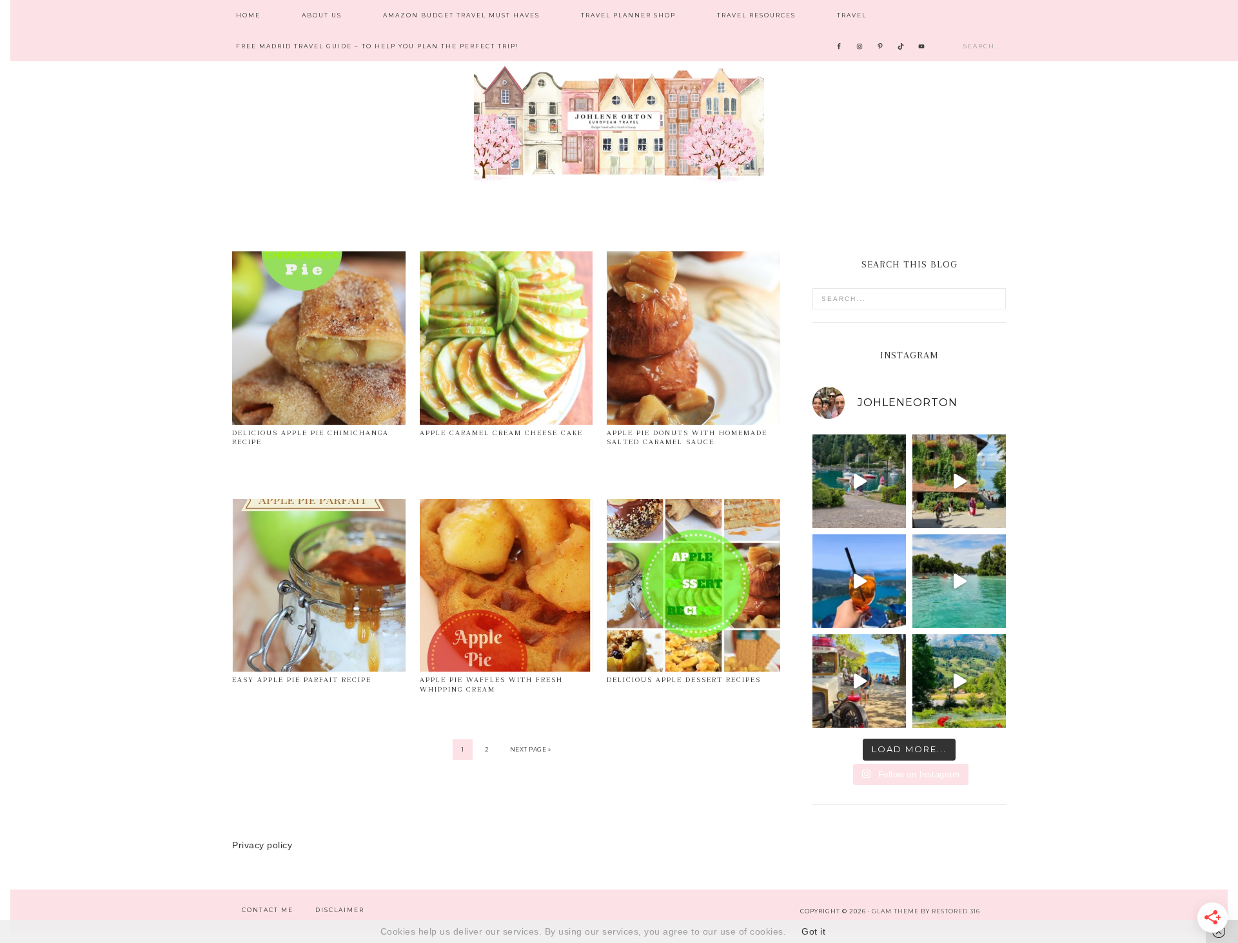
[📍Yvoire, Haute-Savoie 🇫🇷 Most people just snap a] (959, 481)
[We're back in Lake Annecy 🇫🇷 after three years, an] (859, 681)
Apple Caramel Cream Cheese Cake (501, 433)
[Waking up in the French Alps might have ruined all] (959, 681)
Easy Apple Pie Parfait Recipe (301, 680)
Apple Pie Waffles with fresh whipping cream (491, 684)
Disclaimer (339, 909)
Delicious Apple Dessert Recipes (684, 680)
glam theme (895, 911)
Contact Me (267, 909)
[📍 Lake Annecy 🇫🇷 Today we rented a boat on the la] (959, 581)
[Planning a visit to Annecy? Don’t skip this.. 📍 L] (859, 581)
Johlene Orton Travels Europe (619, 122)
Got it (813, 931)
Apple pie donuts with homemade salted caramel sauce (687, 437)
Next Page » (530, 749)
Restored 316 (956, 911)
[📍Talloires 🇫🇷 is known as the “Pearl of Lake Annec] (859, 481)
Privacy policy (262, 845)
